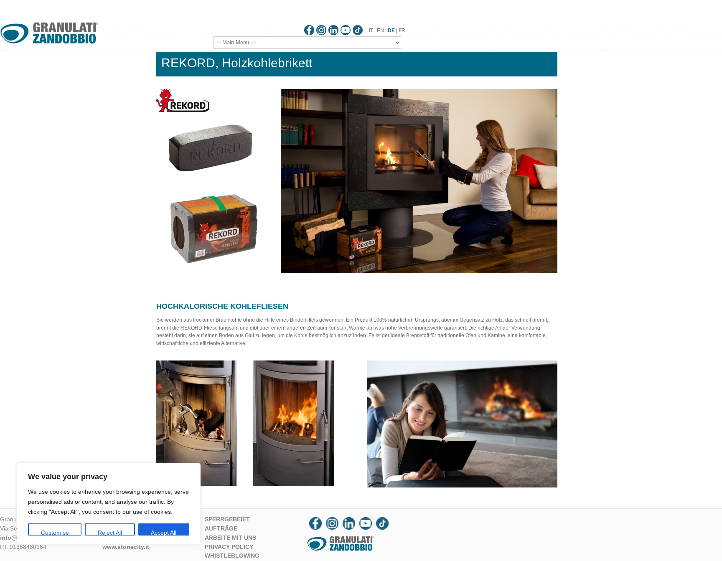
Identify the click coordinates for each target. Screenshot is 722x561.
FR (402, 30)
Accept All (163, 532)
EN (380, 30)
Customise (55, 532)
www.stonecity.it (125, 546)
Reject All (110, 532)
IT (371, 30)
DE (391, 30)
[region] (109, 503)
